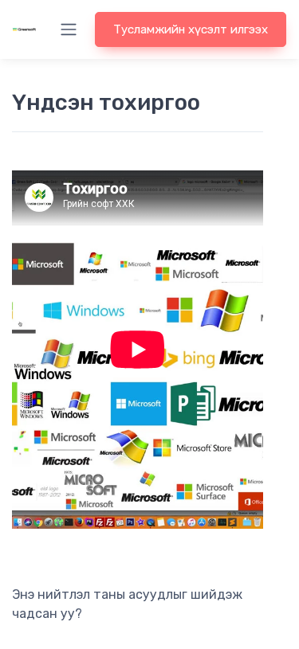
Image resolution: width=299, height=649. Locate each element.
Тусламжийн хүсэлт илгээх (190, 29)
